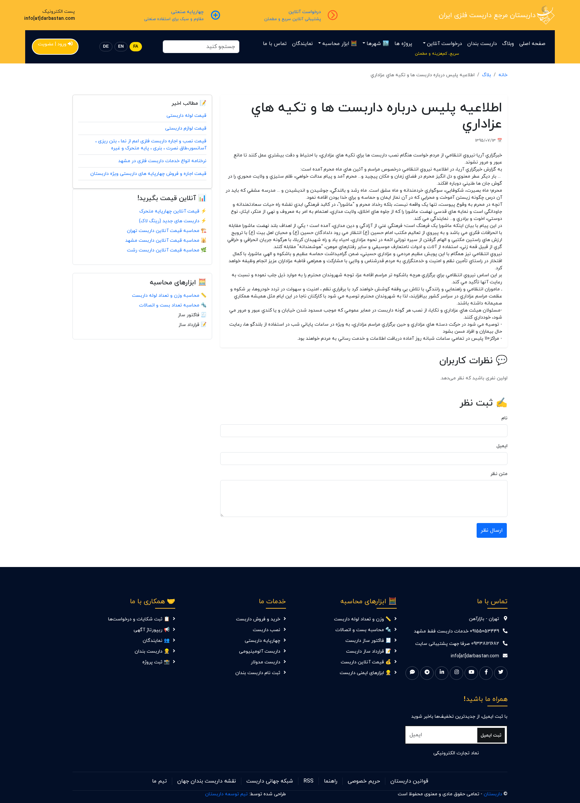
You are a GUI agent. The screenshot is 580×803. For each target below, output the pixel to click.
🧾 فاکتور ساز (192, 315)
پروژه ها (403, 43)
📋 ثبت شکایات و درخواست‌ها (139, 619)
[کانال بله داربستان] (412, 673)
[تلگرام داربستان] (427, 673)
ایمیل (502, 446)
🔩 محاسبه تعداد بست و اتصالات (172, 305)
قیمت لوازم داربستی (185, 128)
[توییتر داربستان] (501, 673)
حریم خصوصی (364, 781)
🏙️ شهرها (378, 43)
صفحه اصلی (532, 43)
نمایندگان (302, 43)
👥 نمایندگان (156, 640)
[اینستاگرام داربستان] (456, 673)
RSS (308, 781)
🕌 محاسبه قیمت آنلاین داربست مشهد (165, 240)
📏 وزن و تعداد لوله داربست (362, 619)
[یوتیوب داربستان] (471, 673)
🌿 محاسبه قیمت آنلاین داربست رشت (166, 250)
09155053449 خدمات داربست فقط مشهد (456, 631)
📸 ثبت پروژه (156, 662)
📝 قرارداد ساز (192, 325)
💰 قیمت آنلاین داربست (366, 662)
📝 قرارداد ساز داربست (368, 651)
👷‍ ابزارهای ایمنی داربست (365, 673)
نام (504, 418)
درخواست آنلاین (444, 43)
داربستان (493, 794)
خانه (503, 75)
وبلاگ (508, 43)
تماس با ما (275, 43)
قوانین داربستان (409, 781)
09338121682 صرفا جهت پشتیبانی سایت (457, 644)
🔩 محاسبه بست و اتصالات (363, 630)
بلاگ (486, 75)
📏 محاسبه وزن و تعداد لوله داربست (169, 295)
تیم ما (159, 781)
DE (106, 46)
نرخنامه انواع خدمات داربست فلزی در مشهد (162, 161)
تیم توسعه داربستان (226, 794)
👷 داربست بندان (152, 651)
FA (135, 46)
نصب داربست (266, 630)
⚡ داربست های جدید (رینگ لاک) (172, 221)
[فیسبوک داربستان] (486, 673)
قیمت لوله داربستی (186, 115)
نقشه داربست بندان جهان (206, 781)
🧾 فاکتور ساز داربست (368, 640)
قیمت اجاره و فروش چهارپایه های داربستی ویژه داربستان (148, 174)
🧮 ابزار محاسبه (339, 43)
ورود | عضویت (52, 44)
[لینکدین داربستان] (441, 673)
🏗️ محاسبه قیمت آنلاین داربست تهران (166, 231)
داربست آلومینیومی (259, 651)
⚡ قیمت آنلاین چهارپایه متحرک (172, 211)
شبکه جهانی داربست (269, 781)
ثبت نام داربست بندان (257, 673)
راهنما (330, 781)
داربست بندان (482, 43)
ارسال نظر (492, 530)
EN (121, 46)
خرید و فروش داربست (258, 619)
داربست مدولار (265, 662)
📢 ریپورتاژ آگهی (152, 630)
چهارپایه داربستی (262, 640)
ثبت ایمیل (491, 735)
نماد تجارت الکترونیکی (456, 753)
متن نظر (499, 474)
